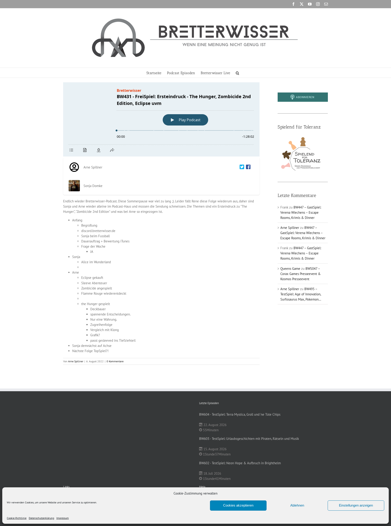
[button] (237, 73)
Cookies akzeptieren (238, 505)
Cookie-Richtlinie (16, 518)
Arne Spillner (75, 361)
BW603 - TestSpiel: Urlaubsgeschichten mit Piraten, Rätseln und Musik (249, 438)
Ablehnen (297, 505)
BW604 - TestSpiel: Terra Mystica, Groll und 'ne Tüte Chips (239, 414)
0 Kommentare (115, 361)
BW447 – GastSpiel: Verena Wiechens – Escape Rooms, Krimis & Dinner (300, 212)
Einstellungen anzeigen (356, 505)
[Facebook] (247, 167)
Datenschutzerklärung (41, 518)
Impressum (62, 518)
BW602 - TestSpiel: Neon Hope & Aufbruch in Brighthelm (240, 463)
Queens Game (290, 268)
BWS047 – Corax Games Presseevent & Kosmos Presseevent (300, 273)
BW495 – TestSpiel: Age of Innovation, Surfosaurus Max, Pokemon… (300, 294)
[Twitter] (241, 167)
